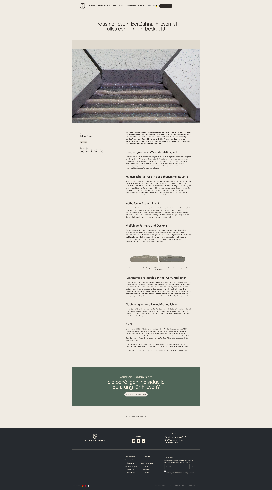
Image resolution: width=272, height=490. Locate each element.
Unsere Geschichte (147, 463)
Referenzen (130, 469)
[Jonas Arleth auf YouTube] (138, 441)
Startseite (147, 456)
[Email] (82, 151)
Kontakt (146, 472)
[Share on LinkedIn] (87, 151)
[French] (88, 486)
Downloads (146, 469)
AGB (198, 485)
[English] (85, 486)
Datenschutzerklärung (171, 472)
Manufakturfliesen (130, 456)
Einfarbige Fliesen (130, 460)
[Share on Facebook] (91, 151)
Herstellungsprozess (130, 466)
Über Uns (147, 460)
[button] (92, 6)
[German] (83, 486)
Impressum (192, 485)
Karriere (146, 466)
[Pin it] (101, 151)
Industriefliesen (130, 463)
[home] (82, 6)
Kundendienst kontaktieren (136, 394)
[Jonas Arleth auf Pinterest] (133, 441)
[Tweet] (96, 151)
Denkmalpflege (130, 472)
